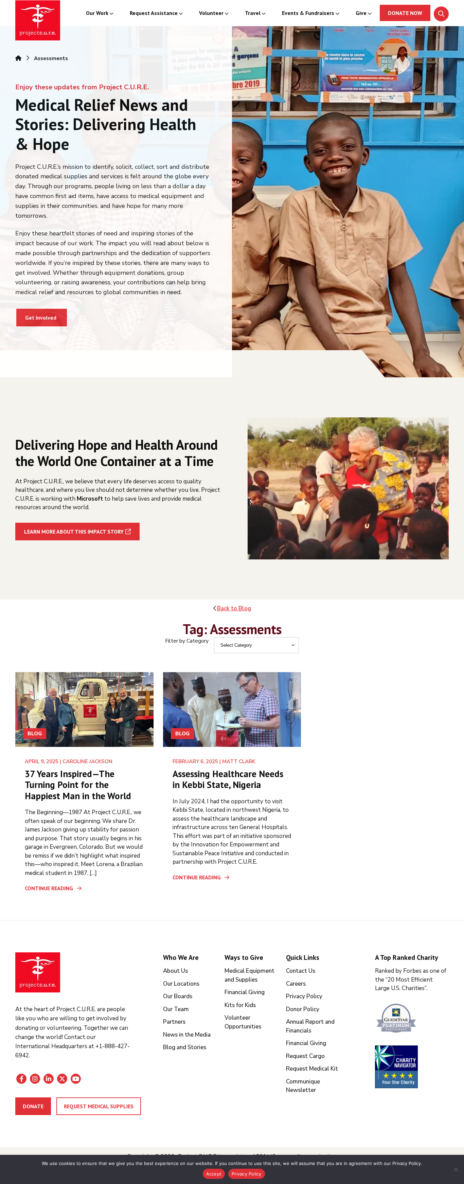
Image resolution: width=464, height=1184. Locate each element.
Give (361, 13)
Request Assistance (154, 13)
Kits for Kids (240, 1005)
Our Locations (181, 984)
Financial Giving (245, 992)
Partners (174, 1022)
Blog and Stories (184, 1047)
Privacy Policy (304, 996)
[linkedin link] (48, 1079)
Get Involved (40, 317)
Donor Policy (302, 1009)
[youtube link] (76, 1079)
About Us (175, 971)
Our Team (176, 1009)
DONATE (33, 1106)
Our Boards (177, 996)
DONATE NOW (405, 13)
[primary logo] (37, 21)
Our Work (97, 13)
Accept (214, 1174)
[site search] (441, 13)
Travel (253, 13)
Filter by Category (187, 641)
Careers (296, 984)
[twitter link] (62, 1079)
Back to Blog (234, 608)
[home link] (37, 972)
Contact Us (300, 971)
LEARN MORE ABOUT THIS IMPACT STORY (74, 531)
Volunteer (211, 13)
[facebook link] (21, 1079)
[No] (455, 1169)
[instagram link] (35, 1079)
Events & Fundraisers (308, 13)
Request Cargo (305, 1056)
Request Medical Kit (312, 1069)
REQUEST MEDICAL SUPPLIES (98, 1106)
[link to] (412, 1019)
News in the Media (187, 1035)
